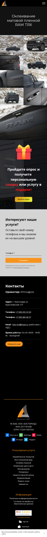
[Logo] (4, 3)
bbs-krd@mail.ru (20, 324)
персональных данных (21, 268)
